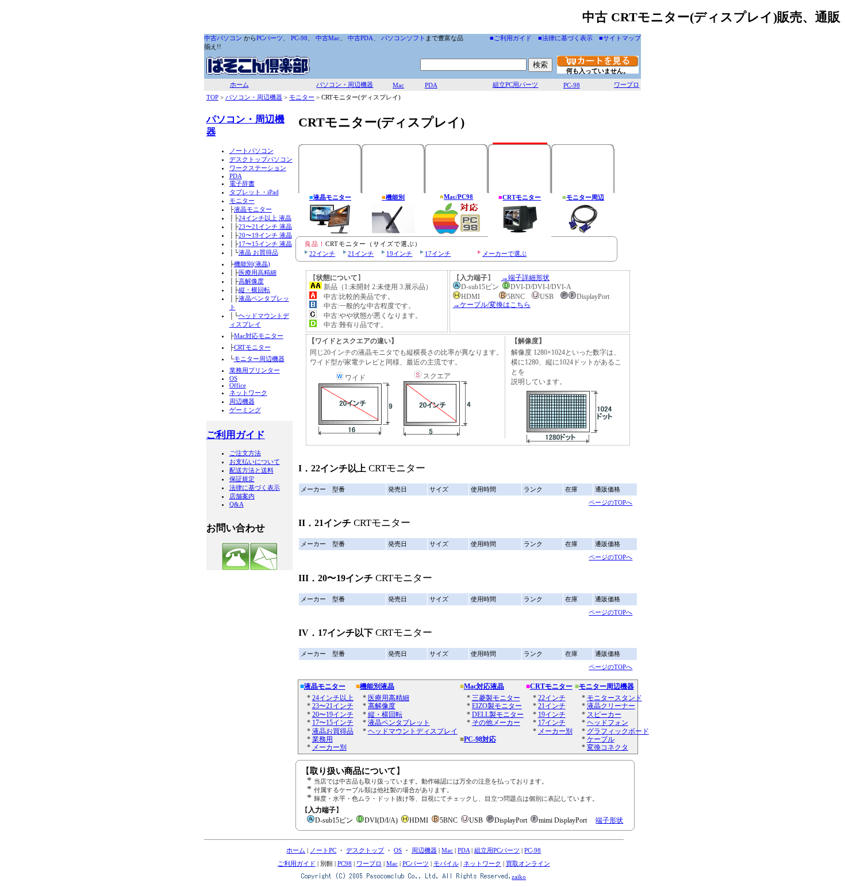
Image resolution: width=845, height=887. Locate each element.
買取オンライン (528, 863)
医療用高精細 (257, 272)
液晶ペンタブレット (399, 723)
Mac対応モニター (258, 335)
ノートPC (323, 850)
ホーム (239, 84)
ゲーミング (245, 409)
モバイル (446, 863)
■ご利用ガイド (511, 37)
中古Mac (328, 37)
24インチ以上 (333, 698)
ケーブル (600, 739)
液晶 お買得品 (258, 252)
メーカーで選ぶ (504, 253)
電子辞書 (242, 183)
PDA (431, 85)
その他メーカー (496, 723)
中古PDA (360, 37)
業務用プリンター (254, 370)
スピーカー (604, 715)
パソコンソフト (403, 37)
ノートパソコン (251, 150)
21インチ (361, 253)
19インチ (399, 253)
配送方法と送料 (251, 470)
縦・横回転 (254, 289)
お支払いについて (254, 461)
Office (237, 385)
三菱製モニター (496, 698)
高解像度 (251, 281)
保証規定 (242, 478)
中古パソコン (223, 37)
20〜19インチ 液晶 (265, 235)
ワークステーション (257, 167)
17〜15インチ (333, 723)
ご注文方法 (245, 453)
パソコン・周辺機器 (344, 84)
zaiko (519, 876)
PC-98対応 (480, 739)
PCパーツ (269, 37)
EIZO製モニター (497, 706)
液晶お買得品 (333, 731)
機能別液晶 (377, 686)
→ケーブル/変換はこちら (492, 305)
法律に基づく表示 (254, 487)
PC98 (344, 863)
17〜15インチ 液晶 (265, 243)
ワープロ (626, 84)
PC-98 (299, 37)
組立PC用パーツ (515, 84)
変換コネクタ (607, 747)
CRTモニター (252, 347)
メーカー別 (329, 747)
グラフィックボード (618, 731)
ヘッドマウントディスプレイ (413, 731)
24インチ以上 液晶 (265, 217)
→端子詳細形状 (525, 278)
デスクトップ (365, 850)
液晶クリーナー (611, 706)
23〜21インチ (333, 706)
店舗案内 (242, 496)
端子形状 (609, 820)
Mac (398, 85)
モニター (301, 97)
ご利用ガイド (235, 434)
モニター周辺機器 (259, 358)
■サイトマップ (620, 37)
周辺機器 (242, 401)
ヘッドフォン (607, 723)
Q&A (236, 504)
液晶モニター (253, 209)
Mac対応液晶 (484, 686)
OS (233, 378)
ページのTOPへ (610, 502)
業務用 (322, 739)
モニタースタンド (614, 698)
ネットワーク (248, 392)
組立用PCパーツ (497, 850)
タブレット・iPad (254, 192)
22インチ (322, 253)
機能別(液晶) (252, 263)
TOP (212, 97)
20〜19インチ (333, 715)
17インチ (438, 253)
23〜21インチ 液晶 (265, 226)
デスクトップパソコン (261, 159)
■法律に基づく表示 (565, 37)
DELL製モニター (498, 715)
